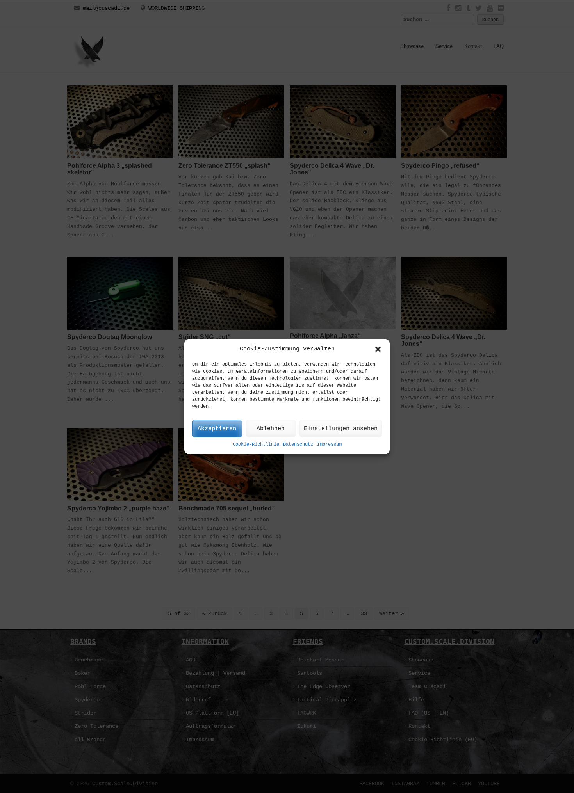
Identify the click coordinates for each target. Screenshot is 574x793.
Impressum (329, 444)
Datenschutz (298, 444)
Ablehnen (271, 428)
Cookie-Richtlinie (256, 444)
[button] (378, 349)
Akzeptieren (217, 428)
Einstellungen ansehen (341, 428)
